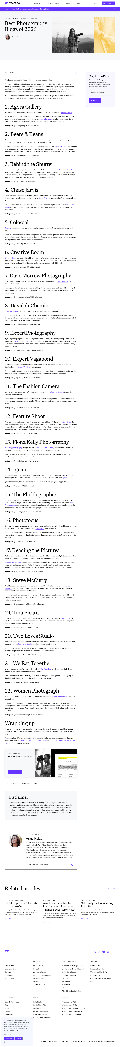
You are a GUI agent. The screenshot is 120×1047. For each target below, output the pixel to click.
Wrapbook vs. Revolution (71, 1015)
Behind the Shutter (66, 170)
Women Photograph (59, 696)
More (92, 981)
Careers (8, 972)
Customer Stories (11, 969)
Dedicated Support (69, 975)
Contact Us (9, 975)
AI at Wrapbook (39, 985)
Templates (9, 1015)
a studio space (46, 119)
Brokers (43, 1041)
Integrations (38, 981)
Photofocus (40, 528)
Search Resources (12, 1002)
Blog (6, 1005)
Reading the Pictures (13, 563)
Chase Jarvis (43, 198)
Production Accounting (42, 975)
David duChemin (11, 311)
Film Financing (68, 988)
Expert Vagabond (24, 367)
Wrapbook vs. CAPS (69, 1005)
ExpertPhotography (20, 341)
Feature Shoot (65, 422)
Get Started (108, 3)
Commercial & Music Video (100, 978)
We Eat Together (44, 669)
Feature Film (95, 966)
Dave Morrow (62, 281)
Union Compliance (69, 972)
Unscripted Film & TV (98, 972)
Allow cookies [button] (8, 1038)
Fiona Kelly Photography (44, 448)
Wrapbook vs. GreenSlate (72, 1011)
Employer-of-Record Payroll (73, 969)
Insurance (66, 981)
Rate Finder (37, 1002)
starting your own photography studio (32, 741)
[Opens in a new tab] (91, 952)
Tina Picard (65, 618)
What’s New (9, 978)
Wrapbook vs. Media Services (73, 1008)
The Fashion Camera (56, 392)
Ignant (65, 478)
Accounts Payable (40, 972)
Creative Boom (10, 258)
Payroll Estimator (40, 1015)
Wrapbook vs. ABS (69, 1002)
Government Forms (40, 1011)
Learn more (7, 1034)
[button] (10, 1041)
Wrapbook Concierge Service (73, 966)
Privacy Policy (65, 1041)
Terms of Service (53, 1041)
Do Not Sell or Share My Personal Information (102, 1041)
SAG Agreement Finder (42, 1018)
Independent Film (97, 969)
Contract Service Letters (79, 1041)
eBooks (7, 1008)
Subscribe (95, 100)
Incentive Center (39, 1008)
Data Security (67, 978)
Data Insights (38, 978)
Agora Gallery (66, 112)
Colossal (8, 228)
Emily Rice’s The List (41, 1005)
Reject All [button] (18, 1038)
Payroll (36, 969)
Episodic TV (95, 975)
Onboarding (38, 966)
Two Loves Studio (25, 644)
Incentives (66, 985)
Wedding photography (13, 448)
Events (7, 1011)
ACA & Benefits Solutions (71, 991)
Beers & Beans (60, 147)
